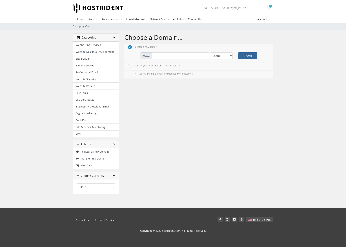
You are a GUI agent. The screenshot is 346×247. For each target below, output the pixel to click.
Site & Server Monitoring (90, 127)
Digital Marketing (86, 113)
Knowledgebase (135, 19)
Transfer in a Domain (92, 158)
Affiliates (178, 19)
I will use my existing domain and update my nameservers (164, 73)
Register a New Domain (94, 151)
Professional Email (87, 72)
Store (91, 19)
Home (79, 19)
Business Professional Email (93, 106)
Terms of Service (105, 220)
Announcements (111, 19)
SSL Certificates (85, 99)
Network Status (159, 19)
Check (248, 56)
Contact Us (194, 19)
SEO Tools (82, 93)
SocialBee (81, 120)
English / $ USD (261, 219)
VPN (78, 134)
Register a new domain (146, 47)
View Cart (85, 165)
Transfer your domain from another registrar (157, 65)
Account (262, 19)
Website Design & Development (95, 51)
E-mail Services (85, 65)
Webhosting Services (88, 45)
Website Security (86, 79)
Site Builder (83, 58)
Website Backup (85, 86)
